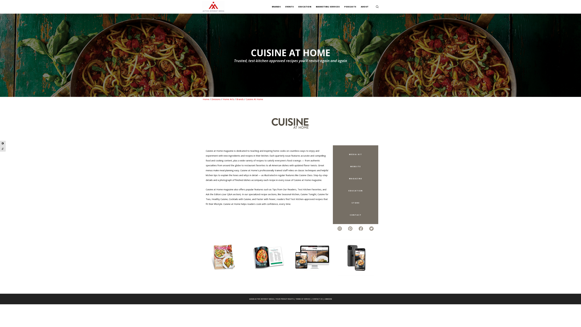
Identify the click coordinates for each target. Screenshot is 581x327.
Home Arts (228, 99)
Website (355, 166)
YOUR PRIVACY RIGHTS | (285, 299)
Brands (240, 99)
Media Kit (355, 154)
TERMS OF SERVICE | (303, 299)
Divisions (216, 99)
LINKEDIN (328, 299)
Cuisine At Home (254, 99)
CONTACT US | (318, 299)
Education (355, 191)
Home (206, 99)
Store (356, 203)
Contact (355, 215)
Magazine (355, 178)
